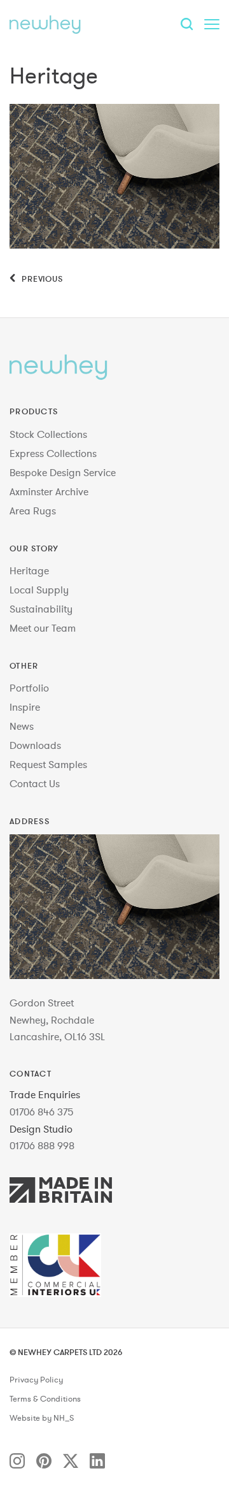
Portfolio (29, 687)
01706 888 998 (42, 1145)
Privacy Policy (36, 1380)
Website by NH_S (42, 1418)
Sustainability (41, 608)
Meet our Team (43, 627)
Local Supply (39, 589)
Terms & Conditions (45, 1399)
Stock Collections (48, 434)
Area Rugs (33, 510)
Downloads (35, 745)
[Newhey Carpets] (45, 24)
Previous (41, 278)
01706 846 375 (42, 1111)
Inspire (25, 706)
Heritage (29, 570)
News (22, 726)
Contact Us (35, 783)
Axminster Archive (49, 491)
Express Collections (53, 453)
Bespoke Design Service (63, 472)
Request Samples (48, 764)
